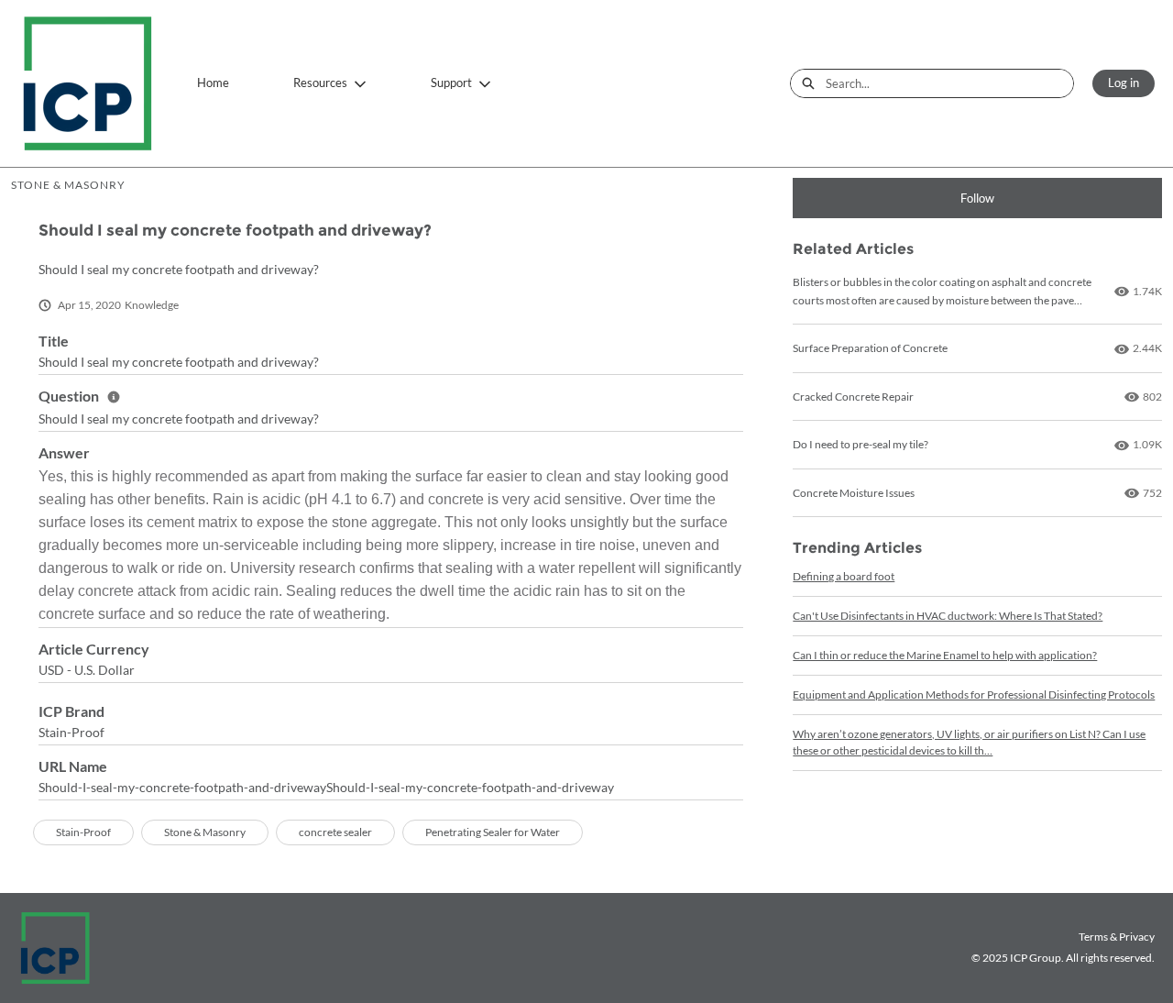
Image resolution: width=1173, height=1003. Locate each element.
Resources (320, 82)
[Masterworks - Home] (87, 83)
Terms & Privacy (1117, 936)
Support (451, 82)
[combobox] (949, 83)
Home (213, 82)
